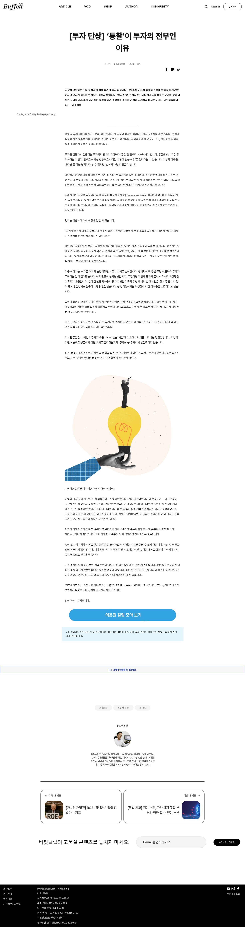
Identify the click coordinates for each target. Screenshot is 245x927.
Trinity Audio (36, 114)
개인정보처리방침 (12, 904)
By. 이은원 (122, 725)
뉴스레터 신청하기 (226, 842)
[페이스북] (166, 69)
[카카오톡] (172, 69)
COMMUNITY (160, 6)
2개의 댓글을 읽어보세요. (124, 669)
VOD (87, 6)
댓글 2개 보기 (134, 64)
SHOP (108, 6)
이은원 (107, 64)
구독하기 (232, 6)
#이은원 (103, 707)
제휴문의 (7, 893)
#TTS (143, 707)
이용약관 (7, 899)
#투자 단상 (123, 707)
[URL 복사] (178, 69)
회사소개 (7, 888)
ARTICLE (65, 6)
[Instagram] (234, 891)
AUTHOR (131, 6)
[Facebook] (238, 891)
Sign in (215, 6)
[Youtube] (229, 891)
